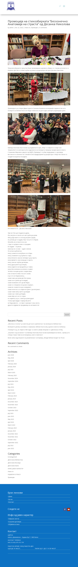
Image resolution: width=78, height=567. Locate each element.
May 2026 (11, 358)
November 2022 (13, 437)
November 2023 (13, 405)
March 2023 (11, 425)
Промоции (34, 27)
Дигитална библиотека (15, 460)
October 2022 (12, 440)
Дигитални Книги (13, 466)
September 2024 (13, 381)
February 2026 (12, 364)
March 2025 (11, 372)
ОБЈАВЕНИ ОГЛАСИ (14, 474)
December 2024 (13, 378)
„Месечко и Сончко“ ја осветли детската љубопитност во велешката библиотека (34, 324)
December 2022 (13, 434)
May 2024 (11, 387)
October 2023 (12, 407)
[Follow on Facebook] (64, 509)
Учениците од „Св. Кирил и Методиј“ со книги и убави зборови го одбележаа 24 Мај (35, 330)
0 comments (43, 27)
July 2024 (10, 384)
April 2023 (11, 422)
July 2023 (10, 413)
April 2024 (11, 390)
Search (67, 315)
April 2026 (11, 361)
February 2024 (12, 396)
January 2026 (12, 367)
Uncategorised (12, 457)
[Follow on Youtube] (68, 509)
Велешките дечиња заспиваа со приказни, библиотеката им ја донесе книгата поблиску (36, 327)
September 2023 (13, 410)
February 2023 (12, 428)
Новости (27, 27)
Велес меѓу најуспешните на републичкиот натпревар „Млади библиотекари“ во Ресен (36, 338)
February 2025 (12, 375)
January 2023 (12, 431)
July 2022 (10, 445)
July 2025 (10, 369)
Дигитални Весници (14, 463)
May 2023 (11, 419)
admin (11, 27)
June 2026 (11, 355)
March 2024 (11, 393)
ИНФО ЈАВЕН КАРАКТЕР (15, 469)
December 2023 (13, 402)
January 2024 (12, 399)
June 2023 (11, 416)
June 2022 (11, 448)
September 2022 (13, 442)
